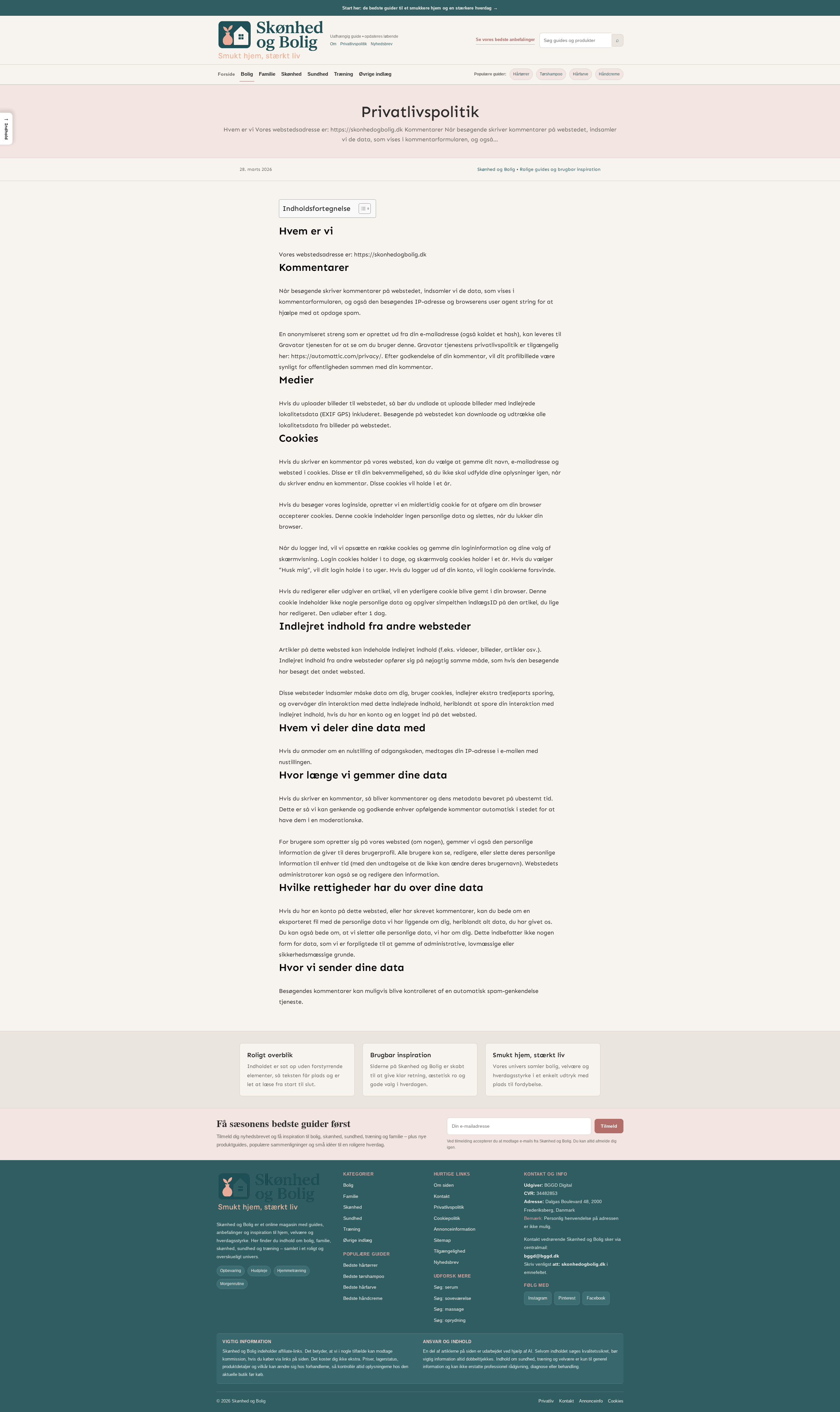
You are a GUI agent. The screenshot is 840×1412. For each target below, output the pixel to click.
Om (333, 44)
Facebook (596, 1298)
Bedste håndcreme (363, 1298)
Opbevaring (230, 1270)
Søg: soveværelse (452, 1298)
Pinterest (567, 1298)
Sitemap (442, 1240)
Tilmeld (609, 1126)
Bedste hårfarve (359, 1287)
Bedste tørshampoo (363, 1276)
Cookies (615, 1401)
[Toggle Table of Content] (361, 208)
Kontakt (442, 1196)
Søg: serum (446, 1287)
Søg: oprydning (450, 1320)
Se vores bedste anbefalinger (505, 39)
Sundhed (317, 74)
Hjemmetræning (291, 1270)
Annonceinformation (454, 1229)
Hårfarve (580, 74)
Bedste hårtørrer (360, 1265)
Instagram (537, 1298)
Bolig (247, 74)
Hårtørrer (521, 74)
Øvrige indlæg (375, 74)
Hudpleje (259, 1270)
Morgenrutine (232, 1283)
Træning (343, 74)
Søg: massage (449, 1309)
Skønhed (291, 74)
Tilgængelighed (449, 1251)
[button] (6, 128)
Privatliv (546, 1401)
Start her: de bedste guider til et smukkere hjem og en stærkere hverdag (420, 7)
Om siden (444, 1185)
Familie (267, 74)
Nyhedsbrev (381, 44)
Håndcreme (609, 74)
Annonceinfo (591, 1401)
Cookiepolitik (447, 1218)
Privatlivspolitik (353, 44)
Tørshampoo (551, 74)
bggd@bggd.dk (541, 1256)
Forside (226, 74)
